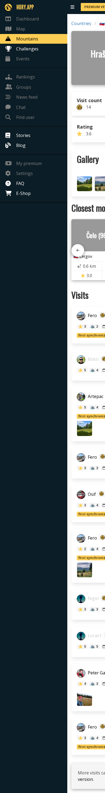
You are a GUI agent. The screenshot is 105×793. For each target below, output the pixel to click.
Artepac (95, 397)
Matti (93, 359)
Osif (91, 494)
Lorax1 (94, 636)
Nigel (93, 599)
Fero (92, 316)
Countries (81, 23)
